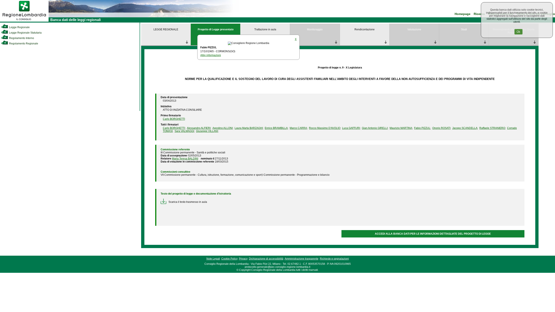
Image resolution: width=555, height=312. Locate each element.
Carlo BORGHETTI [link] (174, 118)
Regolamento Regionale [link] (23, 43)
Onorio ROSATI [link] (441, 128)
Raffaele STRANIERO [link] (492, 128)
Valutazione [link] (414, 29)
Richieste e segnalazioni (334, 258)
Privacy (243, 258)
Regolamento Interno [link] (21, 38)
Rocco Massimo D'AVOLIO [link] (324, 128)
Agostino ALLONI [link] (222, 128)
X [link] (296, 39)
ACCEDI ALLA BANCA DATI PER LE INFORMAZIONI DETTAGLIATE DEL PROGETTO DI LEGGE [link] (433, 233)
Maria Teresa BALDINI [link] (185, 158)
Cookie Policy (229, 258)
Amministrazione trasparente (301, 258)
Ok (518, 31)
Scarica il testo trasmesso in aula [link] (187, 201)
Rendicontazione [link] (364, 29)
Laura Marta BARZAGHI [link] (249, 128)
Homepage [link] (462, 14)
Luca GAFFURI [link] (351, 128)
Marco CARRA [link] (298, 128)
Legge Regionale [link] (19, 27)
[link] (24, 20)
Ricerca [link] (479, 14)
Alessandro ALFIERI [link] (199, 128)
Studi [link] (464, 29)
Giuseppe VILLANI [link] (207, 131)
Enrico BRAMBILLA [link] (276, 128)
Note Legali (213, 258)
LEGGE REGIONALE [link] (165, 29)
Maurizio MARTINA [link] (401, 128)
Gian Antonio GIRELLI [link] (375, 128)
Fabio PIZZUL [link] (422, 128)
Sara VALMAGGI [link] (184, 131)
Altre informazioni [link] (210, 55)
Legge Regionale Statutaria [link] (25, 32)
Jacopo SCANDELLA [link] (464, 128)
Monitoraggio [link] (315, 29)
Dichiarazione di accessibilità (266, 258)
